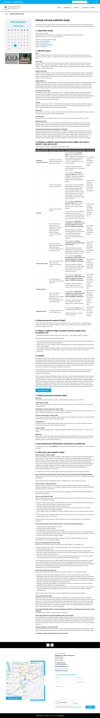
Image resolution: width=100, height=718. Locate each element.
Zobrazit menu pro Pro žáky (80, 7)
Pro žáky (76, 7)
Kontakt (92, 7)
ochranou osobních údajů (75, 707)
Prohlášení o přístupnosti (61, 670)
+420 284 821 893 (7, 2)
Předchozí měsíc (8, 26)
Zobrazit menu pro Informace (71, 7)
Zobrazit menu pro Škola (62, 7)
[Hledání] (79, 2)
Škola (59, 7)
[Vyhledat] (89, 2)
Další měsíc (28, 26)
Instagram (96, 2)
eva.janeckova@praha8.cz (46, 44)
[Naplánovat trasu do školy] (25, 681)
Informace (67, 7)
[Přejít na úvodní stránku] (11, 7)
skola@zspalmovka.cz (18, 2)
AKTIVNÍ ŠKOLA (60, 715)
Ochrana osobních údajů (61, 668)
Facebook (93, 2)
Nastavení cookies (43, 390)
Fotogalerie (85, 7)
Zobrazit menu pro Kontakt (96, 7)
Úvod (6, 14)
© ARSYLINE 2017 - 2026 (41, 715)
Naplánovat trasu (13, 698)
